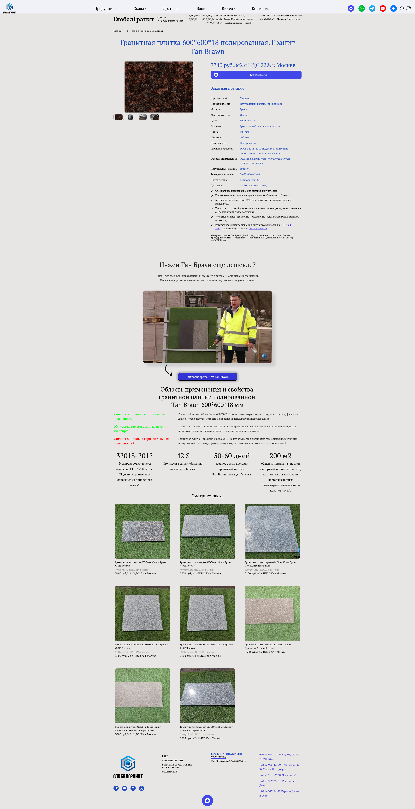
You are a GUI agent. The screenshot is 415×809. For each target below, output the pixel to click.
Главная (117, 31)
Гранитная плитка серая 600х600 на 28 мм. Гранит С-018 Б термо (206, 646)
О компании (169, 772)
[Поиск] (402, 8)
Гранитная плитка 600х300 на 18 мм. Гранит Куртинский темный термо (268, 646)
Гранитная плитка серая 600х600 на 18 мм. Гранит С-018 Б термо (141, 646)
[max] (207, 800)
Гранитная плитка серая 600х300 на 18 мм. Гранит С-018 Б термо (206, 564)
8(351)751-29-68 (214, 23)
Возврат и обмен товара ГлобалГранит (177, 766)
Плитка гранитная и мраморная (147, 31)
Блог (165, 756)
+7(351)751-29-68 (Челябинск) (277, 775)
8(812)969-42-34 (214, 19)
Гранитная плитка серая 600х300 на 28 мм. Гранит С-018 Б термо (141, 564)
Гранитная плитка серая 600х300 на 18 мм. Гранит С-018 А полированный (206, 728)
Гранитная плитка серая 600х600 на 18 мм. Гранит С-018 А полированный (271, 564)
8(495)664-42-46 (197, 15)
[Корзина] (409, 8)
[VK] (393, 8)
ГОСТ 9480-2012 (258, 228)
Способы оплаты (172, 760)
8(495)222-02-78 (214, 15)
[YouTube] (383, 8)
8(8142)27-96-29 (267, 19)
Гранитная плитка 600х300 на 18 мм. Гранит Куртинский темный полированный (138, 728)
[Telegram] (372, 8)
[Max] (351, 8)
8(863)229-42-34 (267, 15)
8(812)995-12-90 (197, 19)
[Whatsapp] (361, 8)
